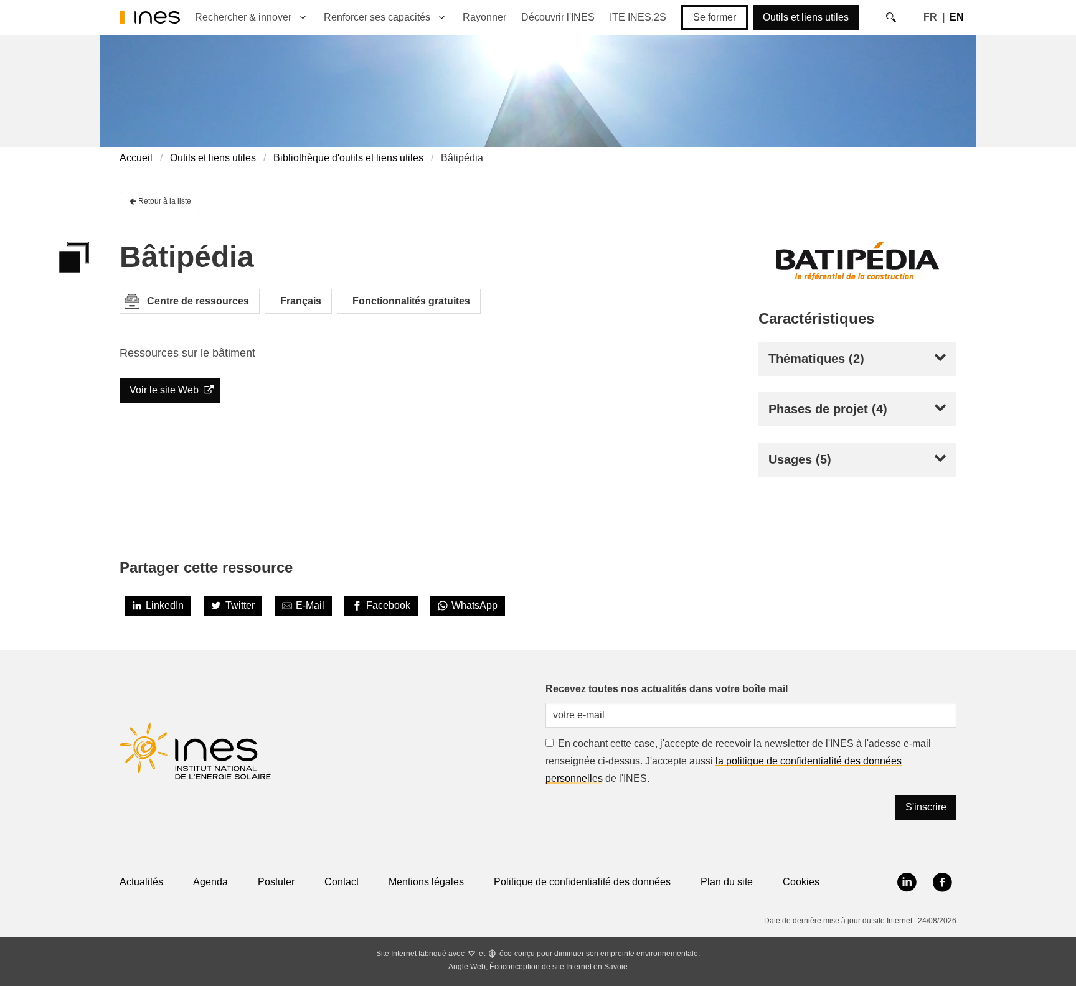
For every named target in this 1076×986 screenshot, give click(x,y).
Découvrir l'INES (558, 17)
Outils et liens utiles (806, 17)
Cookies (801, 881)
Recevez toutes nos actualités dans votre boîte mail (666, 688)
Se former (714, 17)
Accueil (136, 158)
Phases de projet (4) (827, 409)
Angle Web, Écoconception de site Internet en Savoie (538, 966)
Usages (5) (799, 459)
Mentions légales (426, 881)
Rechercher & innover (243, 17)
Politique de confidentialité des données (582, 881)
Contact (341, 881)
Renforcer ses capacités (377, 17)
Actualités (141, 881)
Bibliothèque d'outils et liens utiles (348, 158)
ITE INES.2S (638, 17)
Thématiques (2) (816, 358)
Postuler (276, 881)
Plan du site (727, 881)
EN (957, 17)
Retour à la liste (164, 201)
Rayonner (484, 17)
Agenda (210, 881)
